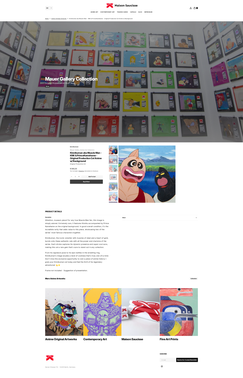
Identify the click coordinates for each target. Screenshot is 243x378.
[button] (191, 8)
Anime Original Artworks (58, 18)
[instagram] (162, 366)
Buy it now (86, 181)
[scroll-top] (239, 375)
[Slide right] (113, 200)
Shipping (81, 171)
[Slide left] (113, 148)
